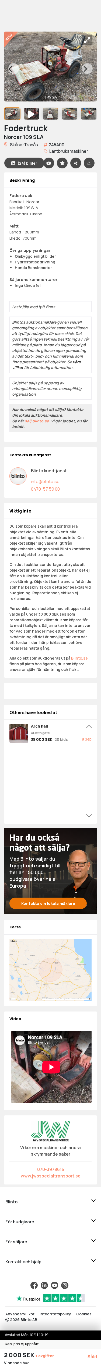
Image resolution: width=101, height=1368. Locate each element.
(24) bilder (27, 163)
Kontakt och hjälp (23, 1262)
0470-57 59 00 (45, 489)
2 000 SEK (19, 1355)
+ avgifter (44, 1355)
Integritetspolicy (55, 1313)
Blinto (11, 1202)
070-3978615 (50, 1169)
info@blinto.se (45, 481)
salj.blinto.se (37, 420)
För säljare (16, 1242)
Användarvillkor (19, 1313)
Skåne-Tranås (23, 145)
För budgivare (19, 1222)
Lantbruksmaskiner (68, 151)
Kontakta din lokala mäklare (48, 903)
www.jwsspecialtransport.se (51, 1176)
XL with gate (40, 733)
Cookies (84, 1313)
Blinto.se (79, 658)
